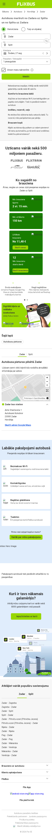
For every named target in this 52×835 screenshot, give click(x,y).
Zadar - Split (7, 711)
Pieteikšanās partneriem (17, 816)
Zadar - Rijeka (8, 731)
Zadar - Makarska (10, 743)
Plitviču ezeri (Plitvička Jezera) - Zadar (20, 723)
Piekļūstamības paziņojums (26, 823)
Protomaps (28, 398)
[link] (26, 630)
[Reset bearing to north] (47, 385)
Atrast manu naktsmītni (18, 70)
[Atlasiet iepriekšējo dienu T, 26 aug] (43, 53)
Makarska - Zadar (10, 751)
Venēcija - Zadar (9, 755)
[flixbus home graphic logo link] (26, 4)
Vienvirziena (12, 29)
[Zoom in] (47, 378)
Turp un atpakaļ (34, 29)
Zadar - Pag (7, 739)
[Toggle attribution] (47, 398)
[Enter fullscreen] (47, 391)
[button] (26, 36)
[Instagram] (25, 806)
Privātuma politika (26, 820)
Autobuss (18, 12)
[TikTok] (28, 806)
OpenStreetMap (39, 398)
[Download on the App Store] (36, 793)
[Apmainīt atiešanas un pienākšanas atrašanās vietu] (46, 40)
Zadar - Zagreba (9, 703)
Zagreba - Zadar (9, 707)
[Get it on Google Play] (19, 793)
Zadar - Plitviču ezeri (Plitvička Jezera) (20, 719)
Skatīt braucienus (20, 270)
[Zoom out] (47, 381)
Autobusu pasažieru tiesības (26, 813)
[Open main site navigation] (4, 4)
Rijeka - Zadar (8, 727)
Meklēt (26, 76)
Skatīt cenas (20, 247)
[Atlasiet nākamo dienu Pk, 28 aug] (47, 53)
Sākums (5, 12)
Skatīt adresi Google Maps (18, 425)
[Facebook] (24, 806)
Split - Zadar (7, 715)
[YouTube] (26, 806)
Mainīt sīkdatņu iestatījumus (29, 826)
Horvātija (31, 12)
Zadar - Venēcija (9, 747)
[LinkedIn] (27, 806)
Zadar (42, 12)
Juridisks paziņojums (38, 816)
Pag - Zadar (7, 735)
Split (30, 354)
